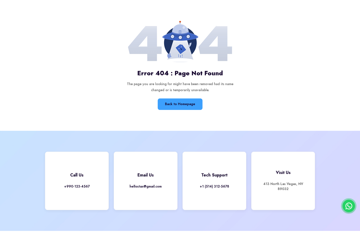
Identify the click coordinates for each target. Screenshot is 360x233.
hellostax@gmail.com (146, 186)
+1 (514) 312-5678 (214, 186)
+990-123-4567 (77, 186)
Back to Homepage (180, 104)
